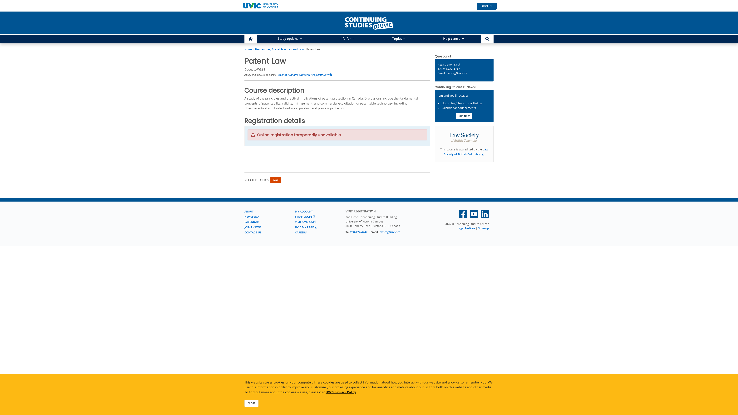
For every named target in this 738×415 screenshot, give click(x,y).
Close (251, 403)
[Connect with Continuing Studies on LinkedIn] (485, 216)
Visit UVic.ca (304, 222)
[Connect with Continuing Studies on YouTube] (474, 216)
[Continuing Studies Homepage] (250, 39)
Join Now (464, 116)
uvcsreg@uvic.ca (456, 73)
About (249, 211)
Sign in (486, 6)
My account (304, 211)
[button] (487, 39)
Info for (345, 39)
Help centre (451, 39)
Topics (397, 39)
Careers (301, 232)
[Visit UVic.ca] (260, 6)
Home (248, 49)
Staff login (303, 216)
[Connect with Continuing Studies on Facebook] (463, 216)
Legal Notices (466, 228)
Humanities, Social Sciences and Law (279, 49)
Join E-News (252, 227)
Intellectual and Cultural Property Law (303, 74)
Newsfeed (251, 216)
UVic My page (304, 227)
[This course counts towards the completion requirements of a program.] (330, 74)
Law (275, 180)
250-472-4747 (451, 69)
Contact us (252, 232)
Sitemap (483, 228)
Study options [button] (288, 39)
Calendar (251, 222)
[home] (369, 23)
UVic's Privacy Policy (341, 392)
